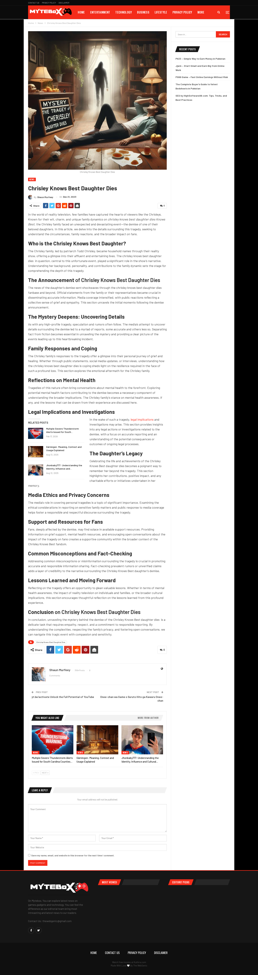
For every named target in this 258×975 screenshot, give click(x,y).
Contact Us (33, 3)
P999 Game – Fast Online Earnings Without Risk (202, 77)
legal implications (142, 419)
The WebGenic (140, 965)
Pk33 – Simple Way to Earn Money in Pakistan (200, 58)
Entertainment (100, 12)
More (200, 12)
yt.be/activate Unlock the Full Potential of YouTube (63, 696)
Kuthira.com (140, 962)
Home (81, 12)
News (32, 179)
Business (143, 12)
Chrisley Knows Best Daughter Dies (50, 642)
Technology (123, 12)
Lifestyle (161, 12)
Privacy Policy (49, 3)
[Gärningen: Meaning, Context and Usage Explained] (35, 451)
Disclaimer (64, 3)
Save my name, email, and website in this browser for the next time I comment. (72, 855)
